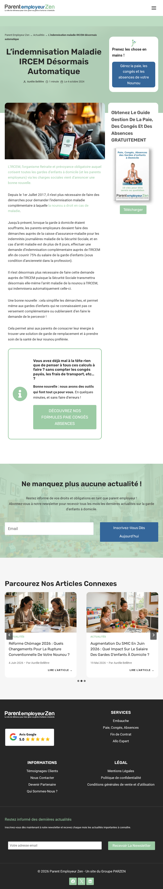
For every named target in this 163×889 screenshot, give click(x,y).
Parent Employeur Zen (17, 34)
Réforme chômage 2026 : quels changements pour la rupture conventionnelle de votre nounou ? (39, 649)
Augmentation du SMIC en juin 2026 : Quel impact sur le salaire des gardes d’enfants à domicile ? (119, 649)
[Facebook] (73, 881)
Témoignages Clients (42, 771)
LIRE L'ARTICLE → (60, 670)
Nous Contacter (42, 778)
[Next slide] (153, 635)
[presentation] (41, 612)
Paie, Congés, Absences (121, 728)
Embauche (121, 721)
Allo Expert (121, 741)
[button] (133, 209)
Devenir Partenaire (42, 784)
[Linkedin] (90, 881)
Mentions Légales (121, 771)
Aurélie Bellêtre (40, 662)
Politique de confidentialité (121, 778)
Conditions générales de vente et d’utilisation (120, 784)
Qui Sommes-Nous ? (42, 791)
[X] (81, 881)
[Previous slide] (9, 635)
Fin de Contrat (120, 734)
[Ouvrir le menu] (153, 8)
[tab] (78, 681)
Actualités (39, 34)
